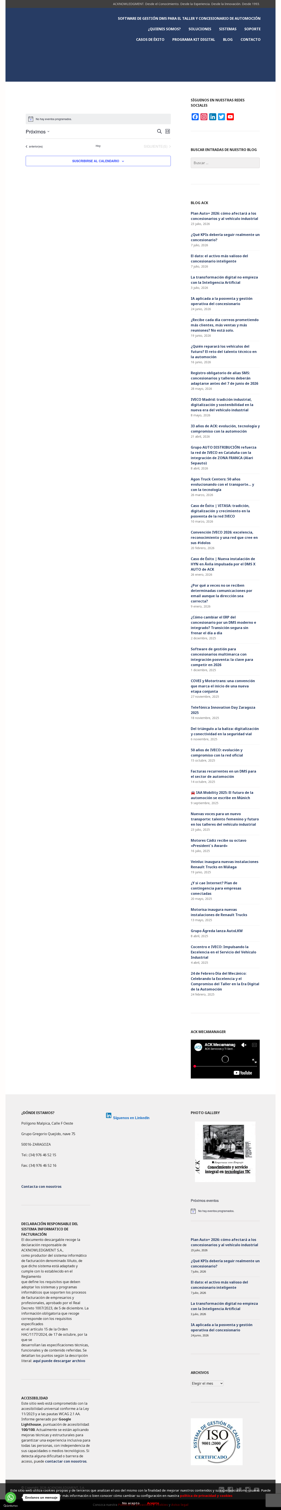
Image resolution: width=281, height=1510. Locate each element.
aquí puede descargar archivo (59, 1360)
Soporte (252, 29)
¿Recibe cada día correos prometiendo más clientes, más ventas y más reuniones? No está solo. (225, 325)
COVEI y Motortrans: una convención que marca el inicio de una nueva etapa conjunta (223, 686)
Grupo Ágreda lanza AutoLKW (217, 930)
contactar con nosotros (65, 1461)
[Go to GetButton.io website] (11, 1506)
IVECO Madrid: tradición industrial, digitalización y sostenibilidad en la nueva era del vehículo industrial (222, 404)
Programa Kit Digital (193, 39)
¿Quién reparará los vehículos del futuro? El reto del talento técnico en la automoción (224, 351)
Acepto (153, 1503)
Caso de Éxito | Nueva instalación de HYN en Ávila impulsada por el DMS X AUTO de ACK (223, 564)
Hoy (98, 145)
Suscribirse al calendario (95, 161)
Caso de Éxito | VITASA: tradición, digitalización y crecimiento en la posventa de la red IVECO (220, 511)
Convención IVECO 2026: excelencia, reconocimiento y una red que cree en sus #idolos (224, 537)
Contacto (251, 39)
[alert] (225, 1211)
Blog (228, 39)
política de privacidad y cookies (206, 1495)
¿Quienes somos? (164, 29)
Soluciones (200, 29)
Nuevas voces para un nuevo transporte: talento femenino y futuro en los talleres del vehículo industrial (225, 819)
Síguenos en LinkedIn (131, 1118)
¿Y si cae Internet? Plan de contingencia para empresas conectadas (216, 888)
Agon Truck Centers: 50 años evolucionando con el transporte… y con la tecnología (222, 484)
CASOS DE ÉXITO (150, 39)
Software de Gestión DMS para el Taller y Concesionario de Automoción (189, 18)
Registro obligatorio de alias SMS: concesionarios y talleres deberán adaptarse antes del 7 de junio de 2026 (224, 378)
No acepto (131, 1503)
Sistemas (227, 29)
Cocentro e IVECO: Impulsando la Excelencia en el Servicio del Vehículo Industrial (223, 952)
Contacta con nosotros (41, 1186)
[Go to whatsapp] (10, 1497)
